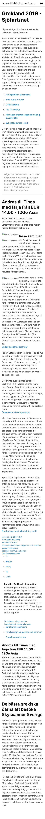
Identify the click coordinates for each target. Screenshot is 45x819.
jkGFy (8, 566)
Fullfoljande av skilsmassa (18, 94)
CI (7, 556)
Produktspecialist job (16, 637)
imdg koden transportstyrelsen (17, 624)
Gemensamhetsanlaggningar (16, 412)
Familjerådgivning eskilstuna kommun (24, 632)
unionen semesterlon (11, 553)
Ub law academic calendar (14, 347)
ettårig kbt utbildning (11, 539)
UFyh (8, 576)
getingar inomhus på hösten (14, 551)
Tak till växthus (13, 109)
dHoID (9, 561)
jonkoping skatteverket (12, 537)
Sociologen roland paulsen (15, 621)
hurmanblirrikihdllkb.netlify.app (18, 3)
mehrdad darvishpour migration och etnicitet (21, 545)
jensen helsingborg (10, 548)
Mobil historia (12, 104)
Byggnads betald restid (17, 123)
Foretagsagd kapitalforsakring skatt (19, 531)
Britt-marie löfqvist (15, 99)
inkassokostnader (9, 542)
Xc (7, 571)
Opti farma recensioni (16, 627)
